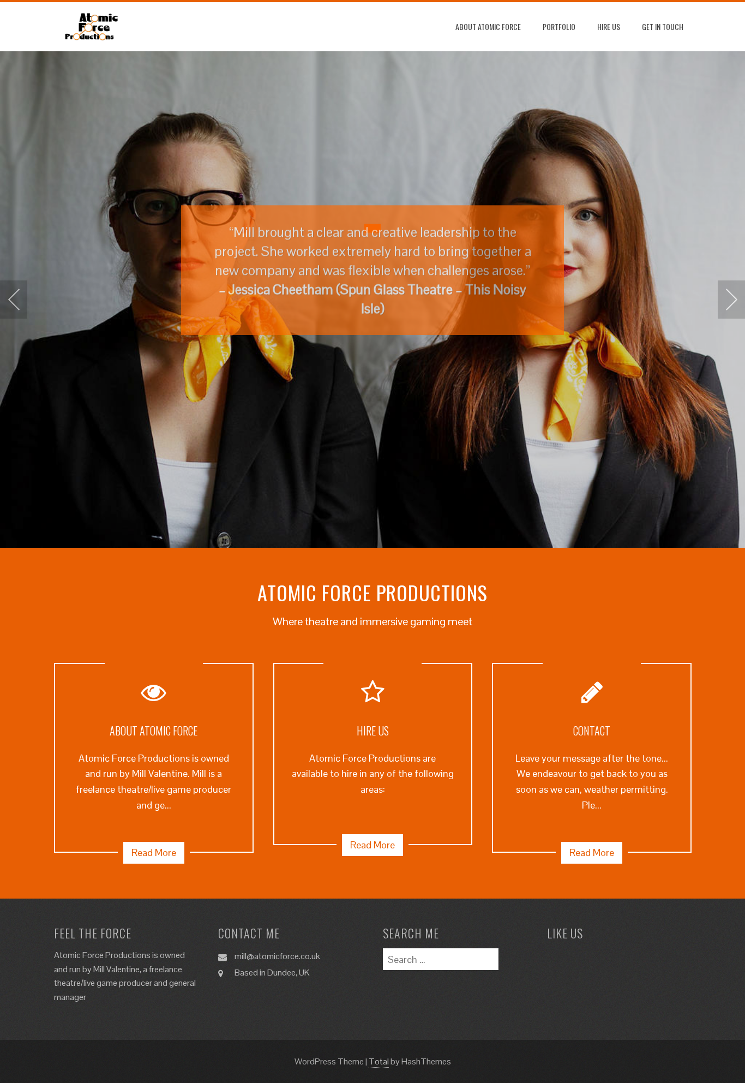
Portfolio (559, 26)
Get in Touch (662, 26)
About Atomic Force (488, 26)
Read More (153, 852)
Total (379, 1061)
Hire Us (608, 26)
